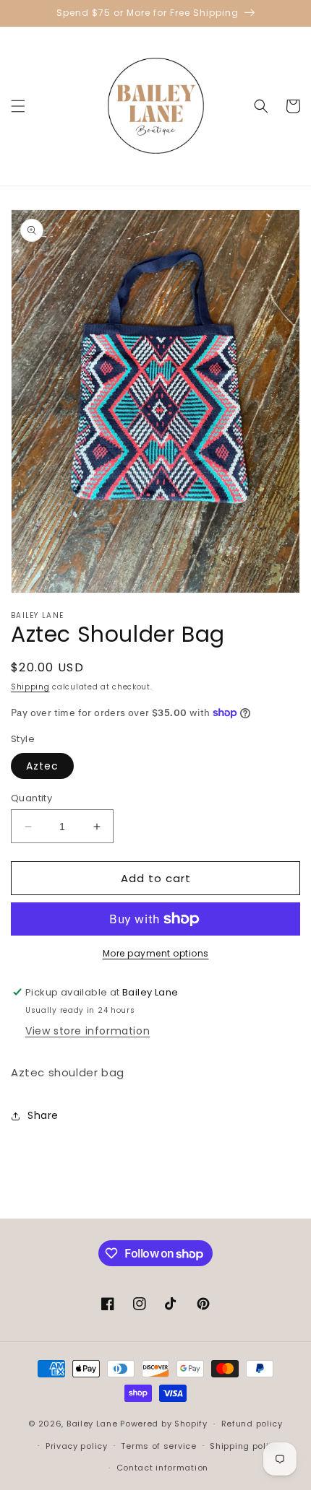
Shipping (30, 686)
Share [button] (43, 1115)
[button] (18, 106)
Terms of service (158, 1446)
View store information (87, 1031)
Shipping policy (244, 1446)
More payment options (156, 953)
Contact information (162, 1467)
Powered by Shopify (164, 1423)
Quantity (31, 798)
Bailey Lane (92, 1423)
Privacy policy (77, 1446)
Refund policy (252, 1423)
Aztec (42, 766)
